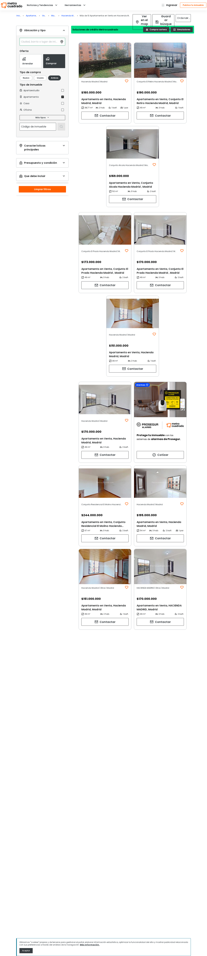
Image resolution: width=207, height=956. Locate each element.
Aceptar (26, 950)
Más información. (90, 944)
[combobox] (40, 42)
